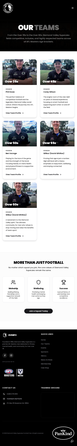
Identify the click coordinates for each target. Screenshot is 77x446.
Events (43, 348)
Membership (46, 364)
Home (43, 340)
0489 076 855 (12, 394)
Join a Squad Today (38, 311)
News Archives (46, 360)
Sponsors (44, 352)
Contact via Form (14, 399)
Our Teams (45, 344)
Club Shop (45, 368)
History (43, 356)
